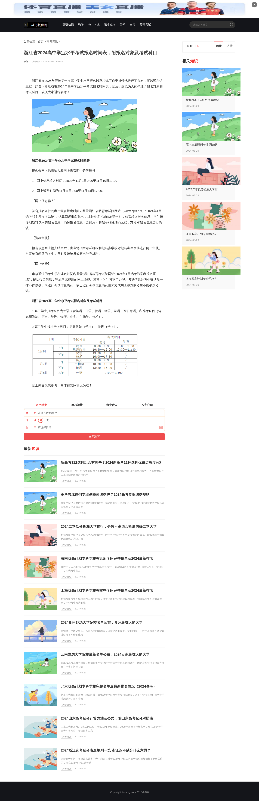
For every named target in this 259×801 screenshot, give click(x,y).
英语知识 (68, 24)
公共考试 (94, 24)
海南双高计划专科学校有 (201, 234)
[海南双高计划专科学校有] (211, 229)
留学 (122, 24)
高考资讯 (52, 41)
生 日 (31, 427)
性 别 (31, 420)
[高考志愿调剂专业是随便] (211, 139)
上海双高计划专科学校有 (201, 278)
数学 (81, 24)
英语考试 (145, 24)
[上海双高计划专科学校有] (211, 273)
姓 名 (31, 412)
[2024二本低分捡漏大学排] (211, 184)
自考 (132, 24)
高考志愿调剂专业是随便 (201, 144)
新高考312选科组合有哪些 (202, 99)
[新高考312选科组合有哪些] (211, 94)
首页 (41, 41)
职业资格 (109, 24)
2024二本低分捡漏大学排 (202, 189)
